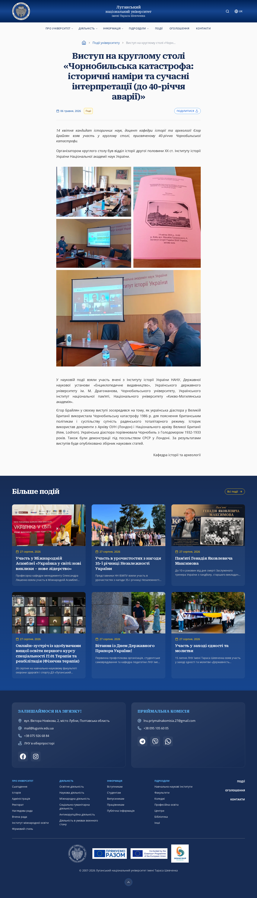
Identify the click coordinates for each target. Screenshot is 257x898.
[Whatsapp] (168, 741)
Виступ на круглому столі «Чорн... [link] (151, 43)
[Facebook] (23, 756)
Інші (157, 823)
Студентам (114, 792)
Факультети (162, 792)
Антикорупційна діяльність (77, 814)
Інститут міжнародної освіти (30, 823)
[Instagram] (36, 756)
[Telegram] (142, 741)
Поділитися (185, 111)
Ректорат (18, 804)
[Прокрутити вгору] (128, 882)
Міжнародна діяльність (74, 798)
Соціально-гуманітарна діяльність (74, 806)
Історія (16, 792)
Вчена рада (19, 816)
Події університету (106, 43)
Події (159, 28)
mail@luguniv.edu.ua (39, 728)
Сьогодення (19, 786)
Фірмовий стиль (22, 829)
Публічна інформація (121, 810)
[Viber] (155, 741)
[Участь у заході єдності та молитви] (208, 635)
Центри (159, 810)
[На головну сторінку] (21, 11)
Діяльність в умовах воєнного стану (78, 822)
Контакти (203, 28)
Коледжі (159, 798)
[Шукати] (227, 11)
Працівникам (115, 804)
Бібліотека (161, 816)
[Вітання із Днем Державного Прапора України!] (128, 635)
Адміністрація (21, 798)
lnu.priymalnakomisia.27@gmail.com (169, 721)
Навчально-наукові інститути (173, 786)
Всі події (232, 491)
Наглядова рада (22, 810)
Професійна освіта (166, 804)
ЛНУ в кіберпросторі (39, 743)
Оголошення (179, 28)
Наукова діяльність (71, 792)
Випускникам (115, 798)
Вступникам (114, 786)
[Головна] (84, 43)
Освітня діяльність (71, 786)
